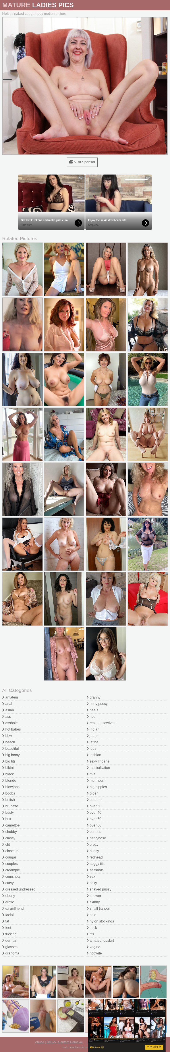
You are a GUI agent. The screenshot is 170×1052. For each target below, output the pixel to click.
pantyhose (97, 838)
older (93, 793)
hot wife (95, 953)
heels (93, 710)
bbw (8, 736)
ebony (9, 896)
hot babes (12, 729)
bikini (9, 768)
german (10, 940)
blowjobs (11, 787)
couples (11, 864)
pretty (93, 844)
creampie (12, 870)
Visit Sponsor (84, 162)
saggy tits (96, 864)
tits (91, 934)
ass (7, 716)
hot (92, 716)
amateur (11, 697)
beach (9, 742)
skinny (94, 902)
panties (95, 832)
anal (8, 704)
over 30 (95, 806)
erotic (9, 902)
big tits (9, 761)
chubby (10, 832)
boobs (9, 793)
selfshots (96, 870)
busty (9, 812)
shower (95, 896)
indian (94, 729)
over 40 (95, 812)
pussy (94, 851)
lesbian (95, 755)
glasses (10, 947)
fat (6, 921)
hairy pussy (98, 704)
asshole (11, 723)
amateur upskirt (101, 940)
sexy (93, 883)
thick (93, 928)
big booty (12, 755)
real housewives (102, 723)
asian (9, 710)
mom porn (97, 780)
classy (9, 838)
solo (92, 915)
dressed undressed (19, 889)
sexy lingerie (99, 761)
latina (93, 742)
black (9, 774)
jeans (93, 736)
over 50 (95, 819)
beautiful (11, 748)
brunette (11, 806)
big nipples (98, 787)
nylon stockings (101, 921)
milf (92, 774)
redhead (96, 857)
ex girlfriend (14, 908)
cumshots (12, 876)
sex (92, 876)
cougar (10, 857)
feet (7, 928)
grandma (11, 953)
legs (92, 748)
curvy (9, 883)
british (9, 800)
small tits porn (100, 908)
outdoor (95, 800)
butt (7, 819)
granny (94, 697)
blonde (10, 780)
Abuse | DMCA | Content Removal (59, 1042)
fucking (10, 934)
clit (7, 844)
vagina (94, 947)
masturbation (99, 768)
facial (9, 915)
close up (11, 851)
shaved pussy (100, 889)
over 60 (95, 825)
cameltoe (12, 825)
